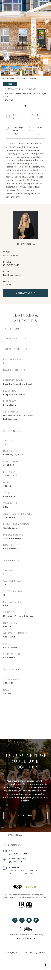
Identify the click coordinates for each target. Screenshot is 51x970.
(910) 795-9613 (11, 265)
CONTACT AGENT (25, 293)
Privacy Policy (37, 952)
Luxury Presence (25, 938)
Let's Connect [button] (25, 815)
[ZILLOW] (36, 920)
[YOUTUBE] (29, 920)
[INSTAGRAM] (22, 920)
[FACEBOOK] (15, 920)
